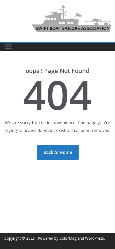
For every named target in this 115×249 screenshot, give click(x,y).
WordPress (94, 238)
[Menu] (8, 47)
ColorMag (67, 238)
